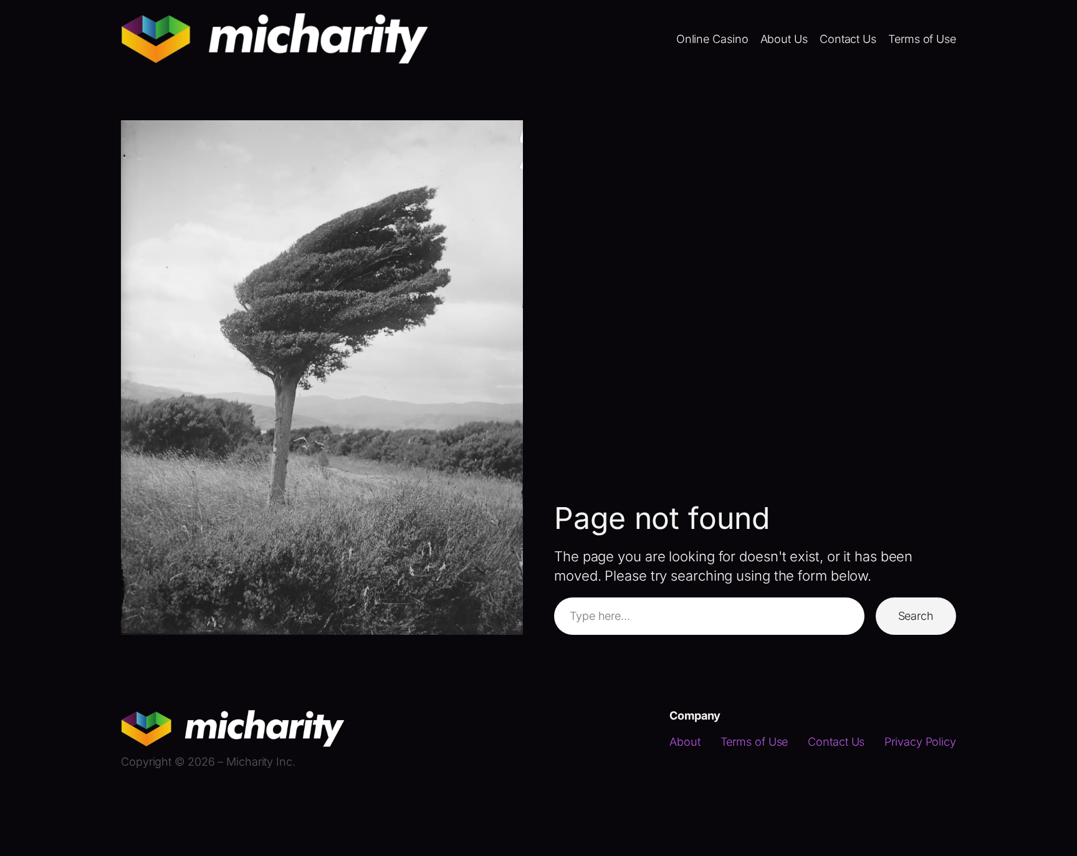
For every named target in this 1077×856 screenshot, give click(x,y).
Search (916, 615)
